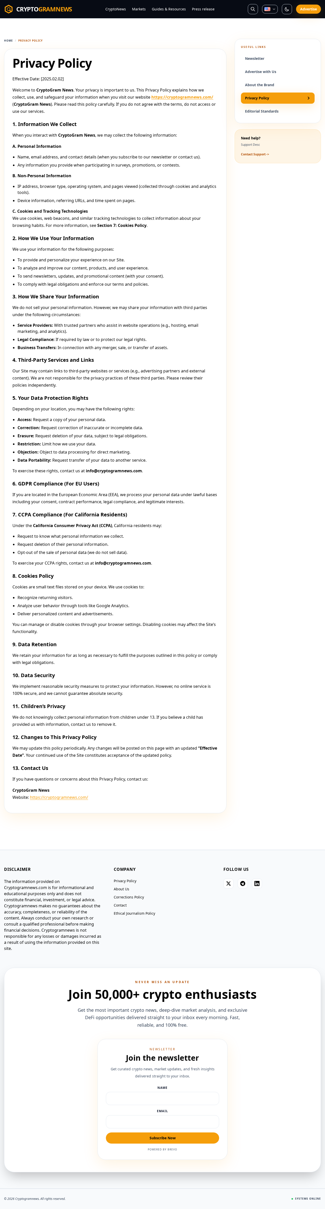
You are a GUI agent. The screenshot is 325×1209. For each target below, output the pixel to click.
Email (162, 1111)
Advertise (308, 9)
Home (8, 40)
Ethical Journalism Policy (134, 913)
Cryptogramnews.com (25, 887)
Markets (139, 9)
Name (162, 1088)
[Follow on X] (228, 883)
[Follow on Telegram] (243, 883)
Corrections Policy (129, 897)
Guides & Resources (169, 9)
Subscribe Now (163, 1137)
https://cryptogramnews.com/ (182, 97)
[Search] (253, 9)
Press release (203, 9)
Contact (120, 905)
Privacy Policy (125, 880)
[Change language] (270, 9)
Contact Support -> (255, 154)
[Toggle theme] (287, 9)
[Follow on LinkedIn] (257, 883)
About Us (121, 889)
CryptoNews (115, 9)
